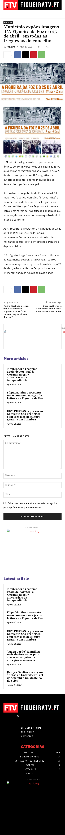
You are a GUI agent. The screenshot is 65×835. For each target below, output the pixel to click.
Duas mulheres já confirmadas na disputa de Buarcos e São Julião (49, 309)
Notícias (8, 23)
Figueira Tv (12, 46)
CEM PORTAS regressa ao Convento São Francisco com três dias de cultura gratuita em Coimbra (25, 415)
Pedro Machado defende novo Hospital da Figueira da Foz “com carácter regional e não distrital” (16, 312)
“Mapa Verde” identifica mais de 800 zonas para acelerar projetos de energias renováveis (23, 656)
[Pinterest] (33, 54)
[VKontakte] (39, 719)
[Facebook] (17, 54)
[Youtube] (46, 719)
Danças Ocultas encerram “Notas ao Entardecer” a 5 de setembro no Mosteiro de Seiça (25, 677)
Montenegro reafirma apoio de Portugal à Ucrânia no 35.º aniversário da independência (22, 374)
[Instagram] (27, 719)
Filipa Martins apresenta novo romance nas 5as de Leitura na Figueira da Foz (25, 395)
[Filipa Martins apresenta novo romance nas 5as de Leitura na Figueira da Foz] (51, 397)
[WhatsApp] (41, 54)
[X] (25, 54)
